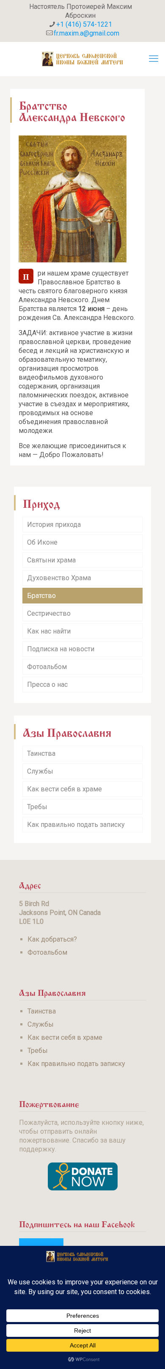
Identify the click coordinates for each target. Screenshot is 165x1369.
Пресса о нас (47, 684)
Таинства (41, 753)
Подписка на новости (60, 649)
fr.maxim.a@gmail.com (86, 33)
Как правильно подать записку (76, 825)
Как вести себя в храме (64, 789)
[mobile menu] (153, 59)
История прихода (54, 525)
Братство (41, 596)
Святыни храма (51, 560)
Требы (37, 807)
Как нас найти (49, 631)
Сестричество (49, 613)
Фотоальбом (47, 667)
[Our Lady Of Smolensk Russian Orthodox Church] (82, 59)
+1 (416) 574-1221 (84, 24)
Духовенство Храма (59, 578)
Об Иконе (42, 542)
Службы (40, 771)
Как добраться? (52, 939)
